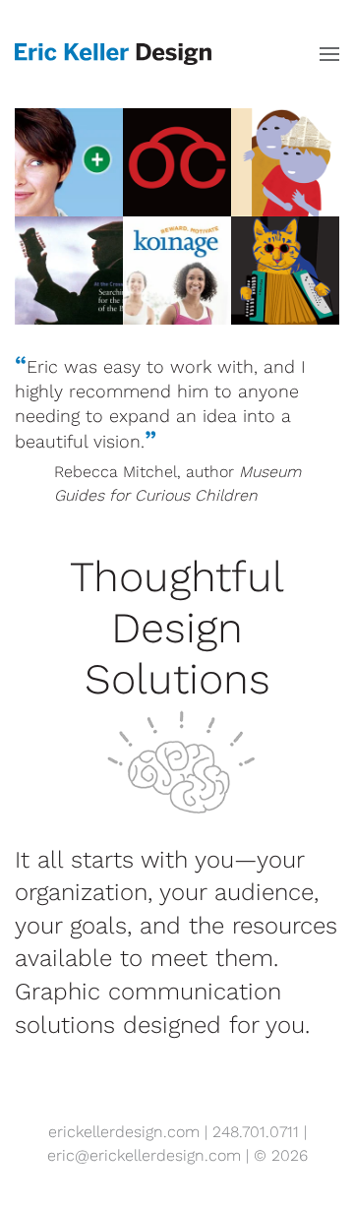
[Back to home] (113, 54)
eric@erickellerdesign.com (144, 1155)
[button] (329, 54)
